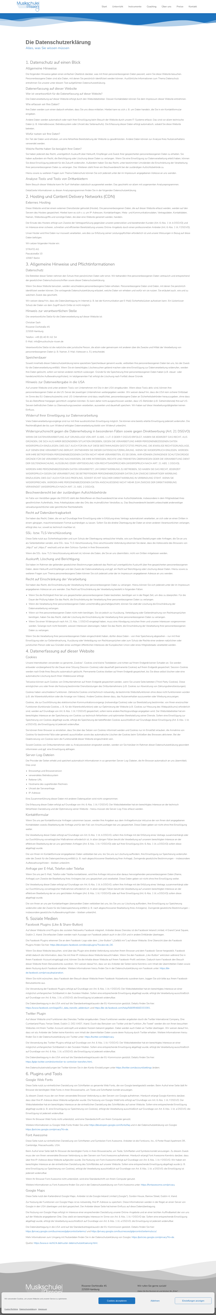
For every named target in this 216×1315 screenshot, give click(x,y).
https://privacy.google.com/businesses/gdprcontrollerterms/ (56, 1231)
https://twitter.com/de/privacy (99, 1036)
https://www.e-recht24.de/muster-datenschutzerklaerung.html (66, 1243)
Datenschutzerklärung (28, 1309)
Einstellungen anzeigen (193, 1300)
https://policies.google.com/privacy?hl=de (47, 1129)
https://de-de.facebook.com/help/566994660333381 (122, 1007)
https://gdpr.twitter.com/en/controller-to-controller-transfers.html (59, 1061)
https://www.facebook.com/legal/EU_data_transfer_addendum (57, 1007)
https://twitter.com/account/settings (134, 1067)
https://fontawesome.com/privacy (158, 1184)
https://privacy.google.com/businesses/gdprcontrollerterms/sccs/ (123, 1231)
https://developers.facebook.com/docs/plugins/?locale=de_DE (81, 945)
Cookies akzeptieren (117, 1300)
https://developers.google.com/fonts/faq (109, 1125)
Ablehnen (155, 1300)
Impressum (42, 1309)
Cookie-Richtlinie (11, 1309)
